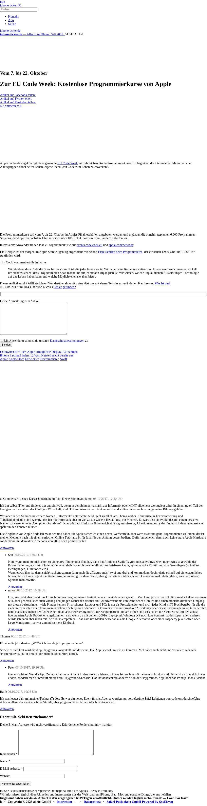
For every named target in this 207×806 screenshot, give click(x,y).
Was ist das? (162, 283)
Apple (4, 359)
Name (5, 761)
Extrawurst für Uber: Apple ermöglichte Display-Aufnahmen (39, 351)
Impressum (64, 801)
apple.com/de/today (121, 245)
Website (5, 776)
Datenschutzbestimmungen (67, 340)
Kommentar (9, 754)
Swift (63, 359)
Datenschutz (92, 801)
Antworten (7, 548)
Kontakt (13, 16)
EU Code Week (67, 163)
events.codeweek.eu (89, 245)
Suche (12, 23)
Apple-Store (16, 359)
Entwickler (32, 359)
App (11, 20)
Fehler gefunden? (65, 287)
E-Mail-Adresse (11, 768)
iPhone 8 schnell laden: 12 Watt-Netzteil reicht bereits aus (36, 355)
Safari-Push (115, 801)
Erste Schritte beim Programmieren (120, 252)
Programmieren (49, 359)
